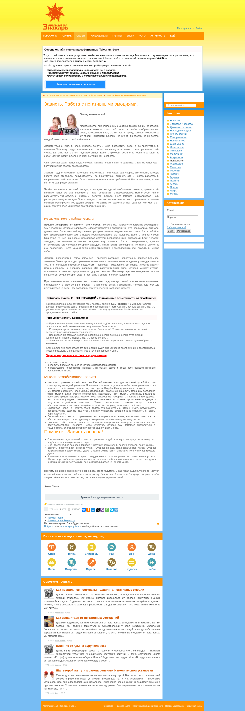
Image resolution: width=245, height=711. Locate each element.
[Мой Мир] (93, 510)
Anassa (58, 665)
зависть (51, 504)
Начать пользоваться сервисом (75, 84)
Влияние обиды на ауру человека (81, 645)
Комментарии (55, 517)
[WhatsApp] (107, 510)
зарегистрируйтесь (70, 526)
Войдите (49, 526)
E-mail (170, 210)
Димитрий (59, 612)
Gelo (57, 693)
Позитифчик (60, 640)
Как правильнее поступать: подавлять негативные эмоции (100, 589)
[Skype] (112, 510)
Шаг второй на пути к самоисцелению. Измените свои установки (104, 670)
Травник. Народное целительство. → (102, 497)
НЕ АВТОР (75, 509)
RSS (157, 524)
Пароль (171, 217)
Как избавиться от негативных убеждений (87, 617)
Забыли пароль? (176, 227)
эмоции (59, 504)
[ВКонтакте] (84, 510)
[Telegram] (116, 510)
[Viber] (102, 510)
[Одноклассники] (88, 510)
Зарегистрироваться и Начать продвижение (76, 355)
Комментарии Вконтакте (61, 520)
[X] (98, 510)
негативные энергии (73, 504)
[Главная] (43, 95)
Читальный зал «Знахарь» (55, 706)
